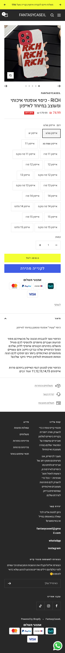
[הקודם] (59, 86)
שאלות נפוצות (21, 428)
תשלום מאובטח (46, 403)
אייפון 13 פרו (50, 185)
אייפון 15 (52, 217)
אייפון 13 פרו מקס (25, 185)
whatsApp (55, 541)
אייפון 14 (52, 196)
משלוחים (24, 434)
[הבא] (5, 86)
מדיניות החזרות (21, 441)
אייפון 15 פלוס (22, 227)
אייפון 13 (25, 175)
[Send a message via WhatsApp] (57, 645)
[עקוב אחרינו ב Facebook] (57, 606)
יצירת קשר (48, 394)
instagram (54, 548)
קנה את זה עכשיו (32, 268)
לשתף (57, 305)
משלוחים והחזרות (44, 386)
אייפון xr (33, 133)
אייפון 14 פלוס (22, 206)
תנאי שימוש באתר (19, 454)
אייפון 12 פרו (32, 164)
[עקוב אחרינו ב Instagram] (48, 606)
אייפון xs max (50, 144)
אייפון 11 (29, 144)
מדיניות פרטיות (21, 447)
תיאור (58, 318)
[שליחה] (9, 583)
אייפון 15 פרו (32, 217)
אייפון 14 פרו (32, 196)
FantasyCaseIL (51, 93)
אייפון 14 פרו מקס (47, 206)
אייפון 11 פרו (50, 154)
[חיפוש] (52, 15)
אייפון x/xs (51, 133)
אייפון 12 (52, 164)
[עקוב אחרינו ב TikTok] (40, 606)
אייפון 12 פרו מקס (47, 175)
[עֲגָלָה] (6, 15)
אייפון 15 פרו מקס (47, 227)
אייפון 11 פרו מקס (25, 154)
